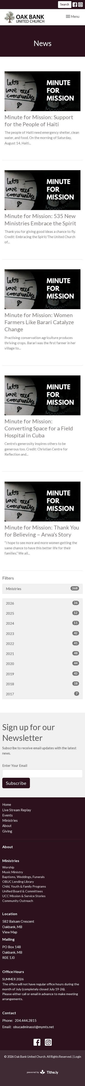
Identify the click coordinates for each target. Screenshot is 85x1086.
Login (77, 1056)
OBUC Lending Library (18, 881)
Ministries (42, 588)
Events (7, 815)
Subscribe (16, 783)
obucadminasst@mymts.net (33, 1027)
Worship (8, 867)
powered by (40, 1076)
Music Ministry (12, 872)
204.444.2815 (25, 1020)
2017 (42, 694)
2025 (42, 613)
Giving (7, 831)
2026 (42, 603)
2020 (42, 663)
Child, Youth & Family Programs (24, 886)
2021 (42, 653)
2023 (42, 633)
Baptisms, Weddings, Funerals (23, 877)
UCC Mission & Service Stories (24, 896)
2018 (42, 684)
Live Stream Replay (16, 810)
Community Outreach (17, 901)
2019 (42, 674)
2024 (42, 623)
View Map (9, 932)
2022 (42, 643)
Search (64, 4)
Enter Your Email (14, 765)
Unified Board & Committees (22, 891)
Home (6, 804)
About (7, 826)
